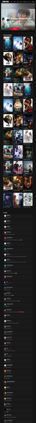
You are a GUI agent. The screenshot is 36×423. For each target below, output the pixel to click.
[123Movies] (5, 1)
